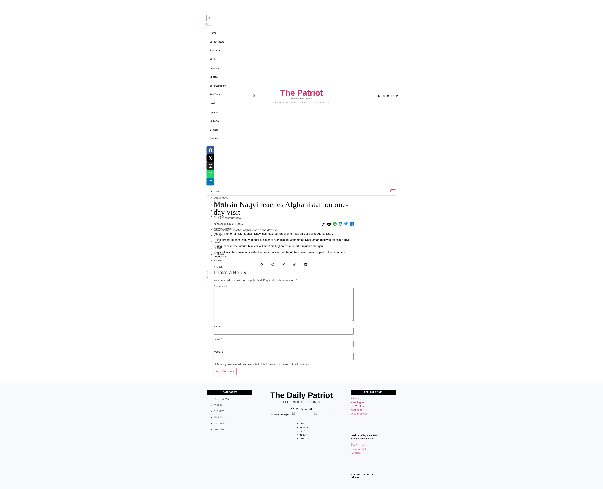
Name (218, 326)
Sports (214, 76)
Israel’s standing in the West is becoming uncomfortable (365, 436)
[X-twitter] (210, 158)
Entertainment (218, 85)
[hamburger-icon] (393, 190)
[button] (206, 7)
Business (215, 68)
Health (213, 103)
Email (218, 339)
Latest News (217, 41)
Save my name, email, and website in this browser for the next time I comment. (263, 364)
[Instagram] (210, 166)
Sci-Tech (215, 94)
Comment (220, 286)
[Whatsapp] (210, 174)
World (213, 59)
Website (218, 351)
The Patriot (301, 92)
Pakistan (215, 50)
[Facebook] (210, 150)
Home (213, 32)
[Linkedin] (210, 181)
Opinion (214, 112)
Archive (214, 138)
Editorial (214, 120)
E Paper (214, 129)
